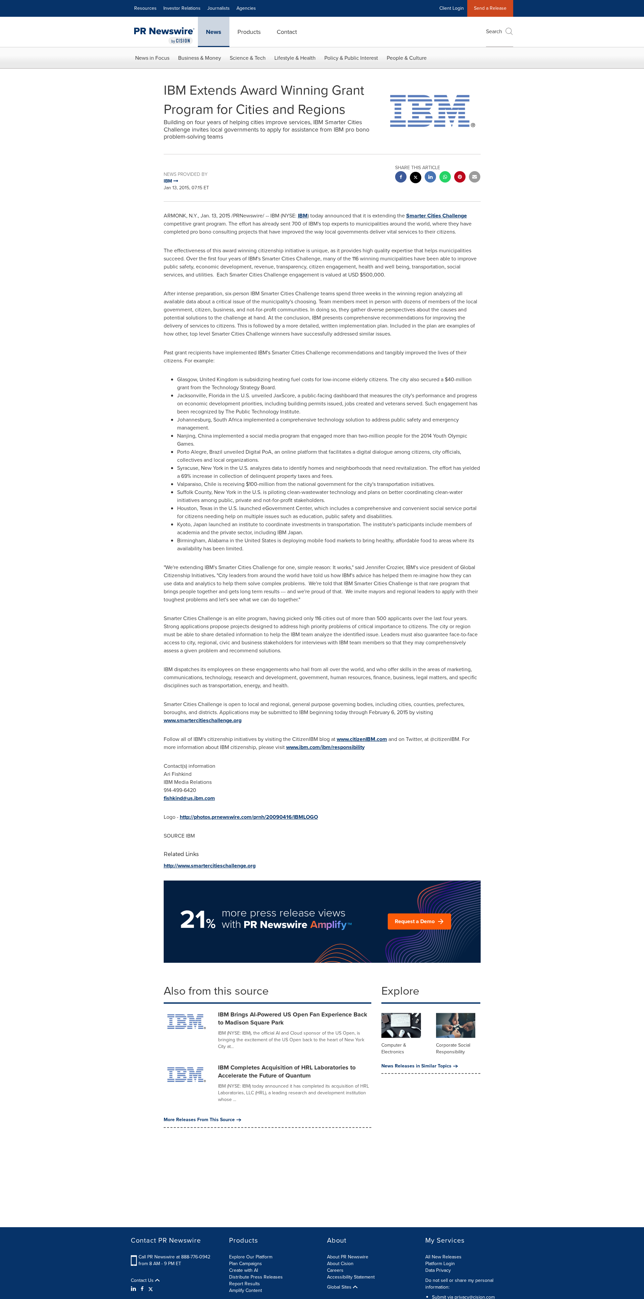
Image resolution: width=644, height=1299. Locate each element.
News (213, 32)
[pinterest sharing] (460, 177)
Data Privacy (438, 1270)
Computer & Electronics (393, 1048)
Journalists (218, 8)
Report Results (244, 1283)
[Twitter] (151, 1289)
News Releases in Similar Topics (416, 1066)
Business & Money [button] (199, 58)
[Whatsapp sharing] (445, 177)
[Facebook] (142, 1289)
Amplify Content (245, 1290)
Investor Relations (182, 8)
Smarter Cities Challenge (436, 215)
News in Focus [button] (152, 58)
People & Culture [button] (407, 58)
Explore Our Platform (250, 1256)
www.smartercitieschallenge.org (202, 720)
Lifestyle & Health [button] (295, 58)
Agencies (246, 8)
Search (494, 31)
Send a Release (490, 8)
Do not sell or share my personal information (459, 1284)
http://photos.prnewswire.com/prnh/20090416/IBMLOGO (249, 817)
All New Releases (443, 1256)
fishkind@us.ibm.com (189, 798)
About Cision (340, 1263)
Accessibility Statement (351, 1277)
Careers (335, 1270)
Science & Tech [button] (248, 58)
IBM (303, 215)
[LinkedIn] (134, 1289)
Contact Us (143, 1280)
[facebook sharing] (401, 177)
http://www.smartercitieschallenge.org (210, 865)
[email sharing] (474, 177)
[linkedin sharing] (430, 177)
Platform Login (440, 1263)
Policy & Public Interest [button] (351, 58)
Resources (145, 8)
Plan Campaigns (245, 1263)
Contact (287, 32)
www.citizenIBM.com (362, 739)
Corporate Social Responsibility (453, 1048)
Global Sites (340, 1287)
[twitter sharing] (415, 178)
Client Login (451, 8)
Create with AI (243, 1270)
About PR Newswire (347, 1256)
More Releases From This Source (199, 1119)
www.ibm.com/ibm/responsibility (325, 747)
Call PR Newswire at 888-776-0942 (174, 1256)
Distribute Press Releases (256, 1277)
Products (249, 32)
